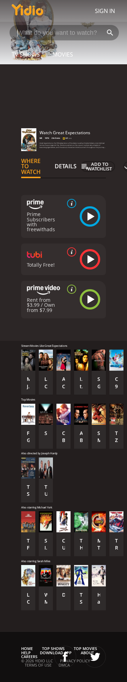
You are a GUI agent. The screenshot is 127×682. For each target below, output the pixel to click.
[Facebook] (65, 657)
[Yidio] (27, 11)
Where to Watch (31, 166)
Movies (63, 54)
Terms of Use (38, 665)
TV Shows (26, 54)
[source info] (70, 203)
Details (66, 166)
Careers (29, 656)
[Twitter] (95, 657)
